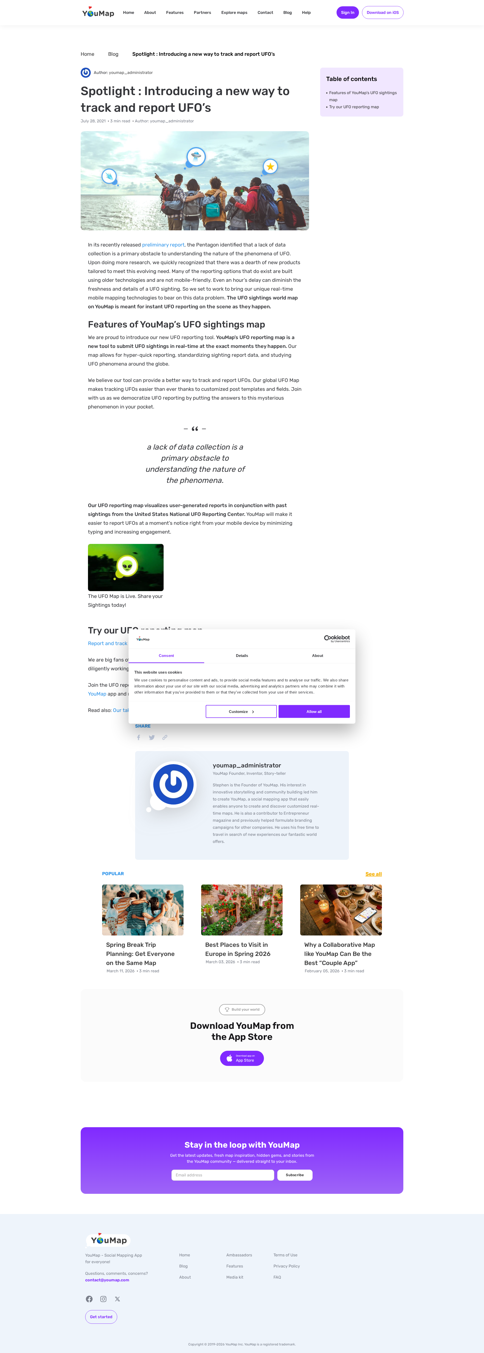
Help (306, 12)
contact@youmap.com (107, 1280)
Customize (238, 711)
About (150, 12)
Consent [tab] (166, 655)
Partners (202, 12)
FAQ (277, 1277)
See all (374, 874)
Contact (265, 12)
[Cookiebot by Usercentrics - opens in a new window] (328, 639)
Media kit (234, 1277)
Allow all (314, 711)
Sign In (347, 12)
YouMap (97, 694)
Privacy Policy (287, 1266)
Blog (287, 12)
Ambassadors (239, 1255)
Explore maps (234, 12)
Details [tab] (242, 655)
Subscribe (295, 1175)
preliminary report (163, 245)
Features (175, 12)
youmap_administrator (131, 72)
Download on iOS (383, 12)
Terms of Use (285, 1255)
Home (128, 12)
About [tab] (317, 655)
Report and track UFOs (114, 643)
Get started (101, 1316)
